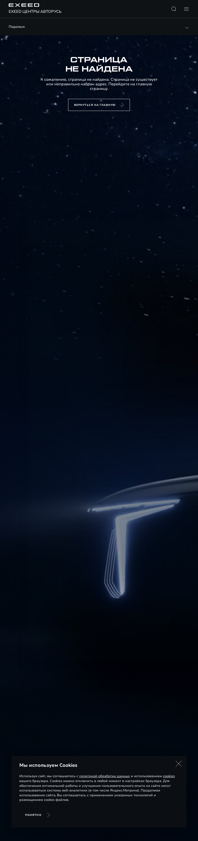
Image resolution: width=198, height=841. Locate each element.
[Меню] (186, 9)
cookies (169, 776)
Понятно (33, 815)
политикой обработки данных (104, 776)
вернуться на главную (95, 105)
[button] (178, 763)
